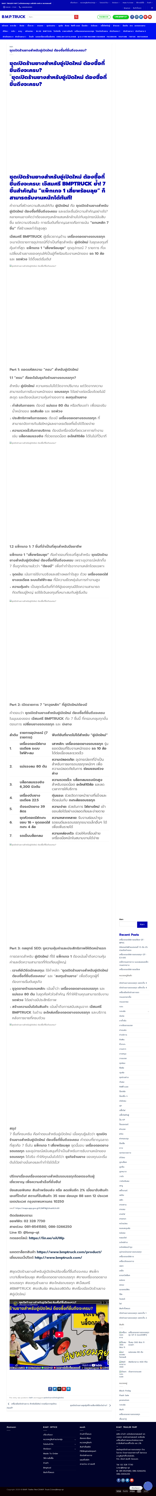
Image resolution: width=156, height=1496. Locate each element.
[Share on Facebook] (50, 1389)
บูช (120, 1105)
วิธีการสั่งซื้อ (140, 2)
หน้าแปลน (29, 31)
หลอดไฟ (123, 1237)
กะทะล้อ (13, 25)
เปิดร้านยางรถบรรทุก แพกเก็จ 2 (133, 1317)
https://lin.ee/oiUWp (46, 1238)
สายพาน (123, 1204)
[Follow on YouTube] (150, 17)
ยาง (131, 25)
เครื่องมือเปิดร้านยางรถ (129, 992)
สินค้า (11, 47)
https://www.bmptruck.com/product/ (69, 1252)
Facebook (112, 36)
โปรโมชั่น (57, 31)
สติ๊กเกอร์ (123, 1190)
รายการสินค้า (67, 31)
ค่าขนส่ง (122, 1030)
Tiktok (132, 36)
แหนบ (121, 1284)
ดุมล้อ (60, 25)
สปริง (121, 1195)
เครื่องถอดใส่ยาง (126, 1256)
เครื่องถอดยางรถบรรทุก (84, 31)
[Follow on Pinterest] (145, 17)
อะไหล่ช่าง (123, 1242)
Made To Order (128, 2)
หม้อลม (122, 1233)
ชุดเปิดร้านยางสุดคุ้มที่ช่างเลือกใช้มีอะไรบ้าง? (89, 1405)
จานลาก (40, 25)
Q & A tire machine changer (91, 36)
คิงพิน (121, 1039)
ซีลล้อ (121, 1067)
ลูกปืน (121, 1167)
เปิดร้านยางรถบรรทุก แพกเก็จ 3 (133, 983)
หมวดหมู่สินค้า (86, 1442)
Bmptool (127, 8)
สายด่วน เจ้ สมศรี (87, 1464)
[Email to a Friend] (59, 1389)
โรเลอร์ (122, 1299)
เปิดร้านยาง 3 (140, 31)
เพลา (121, 1266)
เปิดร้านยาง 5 (20, 36)
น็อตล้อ (84, 25)
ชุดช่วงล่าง (51, 25)
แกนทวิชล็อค (124, 1275)
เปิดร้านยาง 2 (128, 31)
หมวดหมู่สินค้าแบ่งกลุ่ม (87, 2)
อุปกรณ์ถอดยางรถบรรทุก (130, 1251)
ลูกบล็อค (123, 1162)
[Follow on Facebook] (132, 17)
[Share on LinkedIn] (68, 1389)
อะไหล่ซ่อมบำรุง (125, 1247)
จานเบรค (123, 1058)
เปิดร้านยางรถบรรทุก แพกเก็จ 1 (132, 1313)
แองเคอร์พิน (124, 1289)
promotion (124, 1400)
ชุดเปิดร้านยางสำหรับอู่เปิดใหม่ (54, 1398)
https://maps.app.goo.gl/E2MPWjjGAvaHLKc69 (37, 1208)
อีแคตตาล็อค (85, 1438)
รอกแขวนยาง (139, 25)
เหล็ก (121, 1270)
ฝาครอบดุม (124, 1138)
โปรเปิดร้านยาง (102, 31)
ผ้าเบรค (116, 25)
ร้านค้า (149, 2)
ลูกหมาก (123, 1171)
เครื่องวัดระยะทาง (126, 1261)
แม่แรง (122, 1280)
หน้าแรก (5, 25)
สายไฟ (122, 1214)
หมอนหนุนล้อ (124, 1228)
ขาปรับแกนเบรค (126, 1025)
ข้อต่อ (22, 25)
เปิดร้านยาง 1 (115, 31)
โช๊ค (120, 1294)
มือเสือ (125, 25)
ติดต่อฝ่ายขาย (86, 1455)
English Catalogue (66, 36)
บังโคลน (94, 25)
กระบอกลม (123, 1001)
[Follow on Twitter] (141, 17)
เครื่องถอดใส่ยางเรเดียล (129, 969)
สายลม (122, 1209)
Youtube (122, 36)
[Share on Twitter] (55, 1389)
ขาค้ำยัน (122, 1020)
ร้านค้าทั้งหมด (85, 1434)
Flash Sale (124, 1395)
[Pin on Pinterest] (64, 1389)
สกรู (20, 31)
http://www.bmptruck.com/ (58, 1257)
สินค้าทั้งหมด (137, 8)
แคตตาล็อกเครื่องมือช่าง (45, 36)
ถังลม (67, 25)
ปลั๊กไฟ (122, 1110)
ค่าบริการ (123, 1034)
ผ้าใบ (121, 1134)
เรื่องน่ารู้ (123, 1419)
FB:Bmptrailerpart (88, 1451)
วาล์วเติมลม (124, 1181)
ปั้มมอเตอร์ (123, 1124)
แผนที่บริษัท (84, 1459)
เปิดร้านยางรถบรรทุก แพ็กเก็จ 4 (133, 987)
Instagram (142, 36)
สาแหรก (122, 1218)
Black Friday (125, 1390)
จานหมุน (122, 1053)
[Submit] (76, 17)
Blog (38, 31)
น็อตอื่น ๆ (123, 1096)
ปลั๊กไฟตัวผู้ (105, 25)
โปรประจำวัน (104, 2)
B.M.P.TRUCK (13, 17)
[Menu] (152, 8)
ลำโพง (5, 31)
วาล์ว (13, 31)
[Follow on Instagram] (137, 17)
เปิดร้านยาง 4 (8, 36)
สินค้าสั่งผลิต (85, 1446)
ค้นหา (121, 919)
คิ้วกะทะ (31, 25)
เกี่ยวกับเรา (74, 2)
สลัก (121, 1200)
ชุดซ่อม (122, 1063)
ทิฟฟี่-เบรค (75, 25)
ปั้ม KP (122, 1119)
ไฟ (120, 1303)
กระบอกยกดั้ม (125, 997)
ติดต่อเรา (115, 2)
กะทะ (121, 1006)
